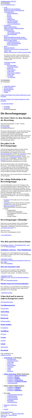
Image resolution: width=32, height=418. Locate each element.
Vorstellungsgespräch (12, 67)
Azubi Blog (7, 108)
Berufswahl (10, 68)
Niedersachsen (11, 19)
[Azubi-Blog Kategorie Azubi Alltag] (5, 308)
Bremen (9, 16)
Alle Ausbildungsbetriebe (13, 33)
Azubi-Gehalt (10, 74)
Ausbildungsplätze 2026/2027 (8, 1)
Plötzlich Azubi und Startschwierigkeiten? (15, 283)
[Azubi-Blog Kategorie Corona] (3, 334)
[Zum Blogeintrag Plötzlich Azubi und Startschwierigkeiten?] (16, 279)
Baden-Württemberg (12, 13)
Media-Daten (7, 90)
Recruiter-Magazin (9, 89)
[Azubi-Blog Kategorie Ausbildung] (4, 327)
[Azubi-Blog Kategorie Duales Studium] (5, 321)
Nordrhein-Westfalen (12, 21)
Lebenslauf (23, 153)
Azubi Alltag (5, 312)
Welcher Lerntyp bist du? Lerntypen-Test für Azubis (17, 52)
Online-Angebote (8, 87)
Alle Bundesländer (12, 34)
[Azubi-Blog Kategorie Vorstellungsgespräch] (7, 302)
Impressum (7, 405)
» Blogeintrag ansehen (10, 62)
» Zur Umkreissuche (6, 235)
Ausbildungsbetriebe (12, 399)
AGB (5, 406)
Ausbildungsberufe (12, 396)
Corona (3, 337)
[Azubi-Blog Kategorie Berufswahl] (4, 315)
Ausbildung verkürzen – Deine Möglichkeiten (16, 250)
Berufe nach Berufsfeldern (14, 43)
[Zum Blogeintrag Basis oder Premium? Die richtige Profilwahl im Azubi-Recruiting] (16, 96)
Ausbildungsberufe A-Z (13, 41)
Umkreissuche (11, 31)
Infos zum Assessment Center (10, 267)
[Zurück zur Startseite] (8, 4)
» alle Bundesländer (12, 383)
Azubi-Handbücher (12, 402)
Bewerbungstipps (11, 65)
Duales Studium (11, 70)
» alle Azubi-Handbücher (13, 24)
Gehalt (3, 344)
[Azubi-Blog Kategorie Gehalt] (3, 340)
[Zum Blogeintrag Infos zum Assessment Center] (16, 262)
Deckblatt (3, 159)
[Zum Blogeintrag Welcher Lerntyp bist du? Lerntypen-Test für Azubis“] (17, 50)
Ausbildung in (17, 375)
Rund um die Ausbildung (13, 73)
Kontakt (6, 92)
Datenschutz (14, 405)
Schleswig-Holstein (12, 22)
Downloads (10, 76)
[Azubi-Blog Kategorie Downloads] (4, 347)
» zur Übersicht (11, 77)
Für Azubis (7, 106)
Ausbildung (10, 263)
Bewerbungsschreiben (6, 153)
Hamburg (9, 18)
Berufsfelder (10, 400)
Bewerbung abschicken (7, 227)
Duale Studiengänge (12, 44)
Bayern (9, 15)
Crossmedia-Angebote (10, 86)
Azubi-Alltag (10, 71)
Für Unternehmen (5, 3)
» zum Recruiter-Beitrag (7, 103)
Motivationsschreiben (15, 156)
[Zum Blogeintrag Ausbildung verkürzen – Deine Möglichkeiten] (15, 245)
